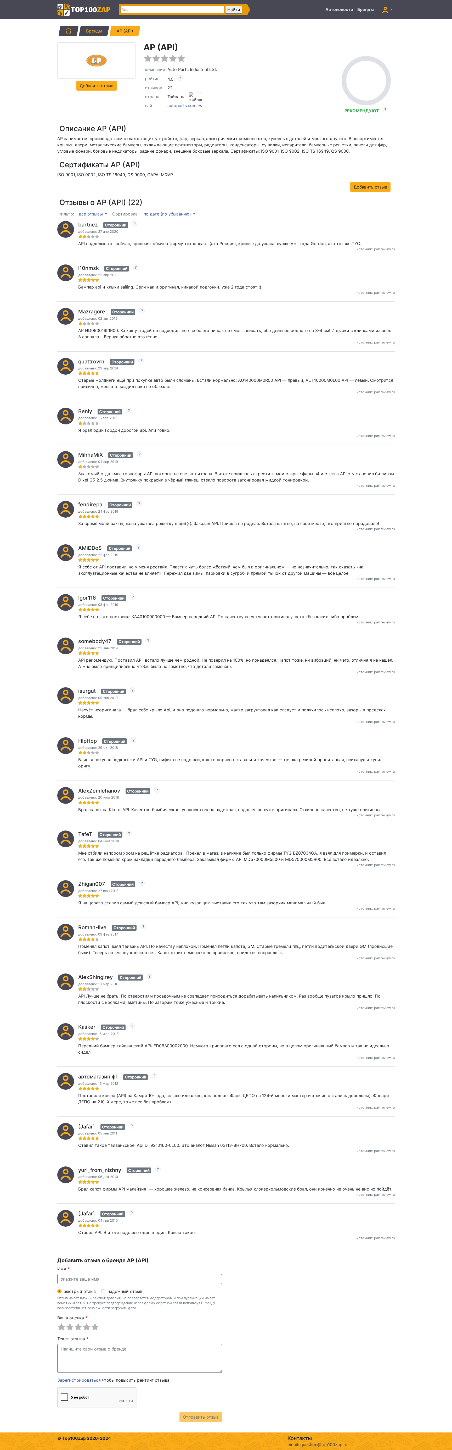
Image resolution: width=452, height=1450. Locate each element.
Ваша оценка (72, 1317)
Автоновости (339, 9)
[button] (387, 9)
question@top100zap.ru (323, 1444)
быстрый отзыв (80, 1291)
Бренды (365, 9)
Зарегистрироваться (79, 1380)
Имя (63, 1268)
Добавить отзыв (96, 85)
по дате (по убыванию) (168, 214)
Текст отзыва (73, 1338)
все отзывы (91, 214)
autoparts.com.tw (184, 105)
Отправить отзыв (201, 1417)
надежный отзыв (125, 1291)
